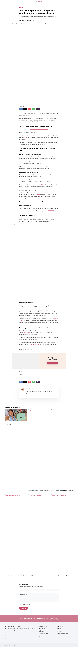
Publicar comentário (23, 608)
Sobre (58, 630)
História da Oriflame (42, 628)
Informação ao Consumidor (62, 633)
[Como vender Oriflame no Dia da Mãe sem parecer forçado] (62, 534)
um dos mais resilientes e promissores (39, 129)
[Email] (38, 109)
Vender (21, 374)
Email (35, 590)
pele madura (51, 210)
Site (47, 590)
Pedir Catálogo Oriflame (43, 633)
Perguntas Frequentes (43, 630)
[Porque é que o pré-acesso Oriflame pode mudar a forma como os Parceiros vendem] (62, 449)
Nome (21, 590)
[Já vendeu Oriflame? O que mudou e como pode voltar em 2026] (16, 415)
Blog (40, 636)
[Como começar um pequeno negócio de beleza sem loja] (39, 449)
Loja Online (41, 634)
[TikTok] (11, 645)
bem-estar (25, 137)
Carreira (21, 7)
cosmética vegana (26, 332)
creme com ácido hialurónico (37, 184)
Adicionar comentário (24, 594)
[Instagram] (9, 645)
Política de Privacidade (26, 604)
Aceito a (25, 604)
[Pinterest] (29, 109)
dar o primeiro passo (34, 344)
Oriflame (40, 310)
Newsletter (59, 631)
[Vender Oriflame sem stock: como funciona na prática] (39, 534)
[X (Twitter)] (25, 109)
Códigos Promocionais (43, 631)
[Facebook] (21, 109)
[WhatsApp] (33, 109)
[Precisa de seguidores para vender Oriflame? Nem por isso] (16, 534)
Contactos (59, 628)
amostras (38, 194)
